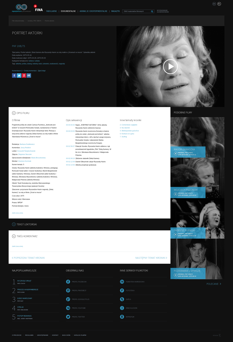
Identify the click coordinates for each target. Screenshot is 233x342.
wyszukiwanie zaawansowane (163, 11)
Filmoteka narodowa (135, 281)
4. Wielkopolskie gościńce (129, 131)
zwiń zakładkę (17, 213)
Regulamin (29, 335)
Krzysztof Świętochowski (26, 151)
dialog (29, 64)
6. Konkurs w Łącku (127, 134)
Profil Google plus (80, 299)
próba (24, 64)
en (214, 4)
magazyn (115, 11)
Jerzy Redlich (26, 148)
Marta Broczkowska (38, 158)
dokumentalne (68, 11)
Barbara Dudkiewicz (27, 144)
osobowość (54, 64)
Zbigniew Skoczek (25, 154)
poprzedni (29, 257)
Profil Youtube (79, 308)
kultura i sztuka (34, 61)
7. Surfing (123, 137)
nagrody (62, 64)
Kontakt (55, 335)
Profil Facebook (79, 281)
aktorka (18, 64)
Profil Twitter (78, 317)
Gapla (128, 299)
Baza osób (66, 335)
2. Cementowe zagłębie (128, 125)
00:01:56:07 (70, 146)
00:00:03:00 (70, 131)
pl (219, 4)
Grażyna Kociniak (24, 161)
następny (150, 257)
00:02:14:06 (70, 165)
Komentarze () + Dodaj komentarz (24, 71)
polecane (212, 283)
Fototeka (130, 290)
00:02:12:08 (70, 162)
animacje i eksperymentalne (93, 11)
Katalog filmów (80, 335)
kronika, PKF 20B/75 (34, 21)
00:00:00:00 (70, 125)
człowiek (45, 64)
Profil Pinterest (79, 290)
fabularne (51, 11)
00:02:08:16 (70, 158)
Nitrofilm (130, 317)
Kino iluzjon (131, 308)
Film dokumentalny (18, 21)
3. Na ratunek (125, 128)
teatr (40, 64)
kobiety (35, 64)
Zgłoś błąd (41, 71)
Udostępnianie (42, 335)
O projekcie (16, 335)
